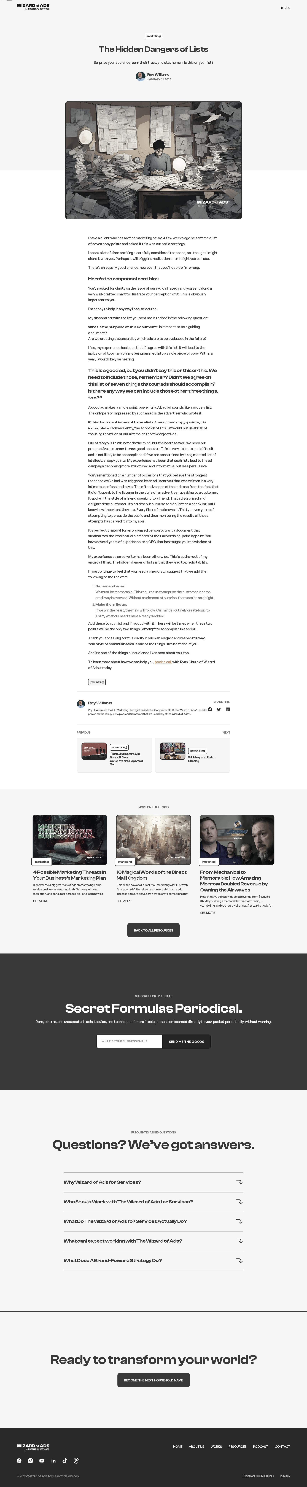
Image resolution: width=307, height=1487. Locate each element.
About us (196, 1446)
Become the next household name (153, 1380)
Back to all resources (153, 930)
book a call (163, 662)
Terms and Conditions (257, 1476)
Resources (237, 1446)
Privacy (285, 1476)
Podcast (260, 1446)
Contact (282, 1446)
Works (216, 1446)
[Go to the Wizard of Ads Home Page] (33, 7)
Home (177, 1446)
